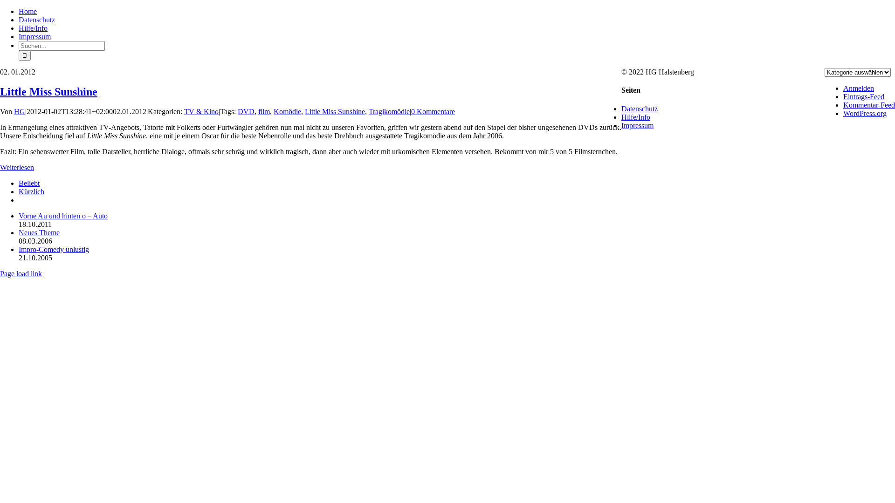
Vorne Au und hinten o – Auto (63, 216)
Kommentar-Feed (869, 105)
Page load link (21, 274)
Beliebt (29, 183)
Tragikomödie (389, 112)
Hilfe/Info (635, 117)
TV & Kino (201, 112)
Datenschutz (639, 109)
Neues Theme (39, 233)
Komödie (287, 112)
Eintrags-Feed (863, 97)
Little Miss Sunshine (48, 92)
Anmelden (858, 88)
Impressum (637, 125)
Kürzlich (31, 192)
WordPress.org (865, 113)
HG (19, 112)
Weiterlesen (17, 167)
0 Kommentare (433, 112)
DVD (246, 112)
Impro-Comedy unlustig (54, 249)
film (264, 112)
